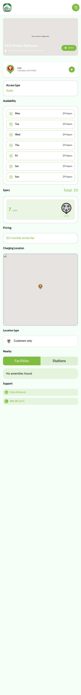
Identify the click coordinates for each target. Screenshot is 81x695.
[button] (40, 286)
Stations (59, 361)
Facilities (22, 361)
